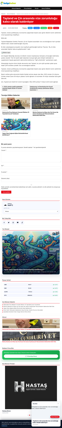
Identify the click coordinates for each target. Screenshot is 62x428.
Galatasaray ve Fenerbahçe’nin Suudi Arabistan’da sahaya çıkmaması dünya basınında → (41, 88)
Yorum (3, 150)
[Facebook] (4, 223)
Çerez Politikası (46, 8)
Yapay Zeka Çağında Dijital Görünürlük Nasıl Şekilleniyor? (17, 308)
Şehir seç (7, 208)
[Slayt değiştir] (28, 415)
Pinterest (56, 28)
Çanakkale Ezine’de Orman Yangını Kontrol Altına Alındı (17, 311)
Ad (2, 165)
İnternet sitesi (5, 178)
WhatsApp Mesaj (31, 356)
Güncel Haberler (16, 8)
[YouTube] (18, 223)
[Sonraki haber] (57, 233)
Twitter (30, 28)
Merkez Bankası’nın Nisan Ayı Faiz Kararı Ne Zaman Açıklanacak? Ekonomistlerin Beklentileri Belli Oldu (28, 306)
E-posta (4, 172)
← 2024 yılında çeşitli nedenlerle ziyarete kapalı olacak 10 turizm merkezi (12, 88)
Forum (36, 8)
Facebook (36, 28)
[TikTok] (22, 223)
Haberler (3, 13)
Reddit (50, 28)
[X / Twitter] (8, 223)
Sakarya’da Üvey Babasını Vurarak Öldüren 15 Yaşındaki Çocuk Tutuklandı (21, 304)
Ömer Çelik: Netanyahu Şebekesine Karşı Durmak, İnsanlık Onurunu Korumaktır (23, 310)
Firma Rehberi (28, 8)
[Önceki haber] (53, 233)
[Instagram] (13, 223)
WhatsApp (43, 28)
